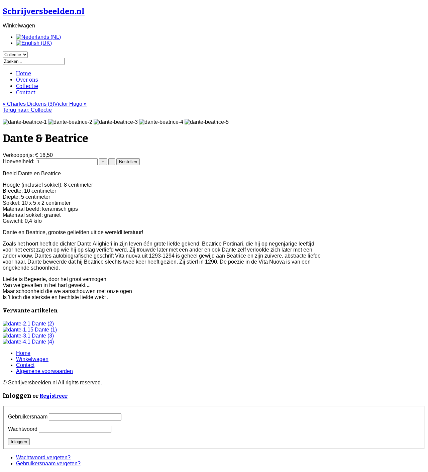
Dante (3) (42, 336)
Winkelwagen (32, 359)
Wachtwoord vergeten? (43, 457)
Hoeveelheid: (19, 161)
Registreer (53, 396)
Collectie (27, 86)
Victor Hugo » (70, 104)
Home (23, 73)
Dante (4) (42, 342)
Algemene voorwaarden (44, 371)
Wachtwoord (22, 429)
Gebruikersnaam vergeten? (48, 463)
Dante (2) (42, 323)
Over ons (27, 80)
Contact (25, 92)
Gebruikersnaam (27, 416)
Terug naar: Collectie (27, 110)
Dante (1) (45, 330)
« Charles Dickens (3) (28, 104)
